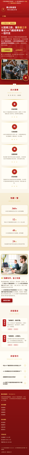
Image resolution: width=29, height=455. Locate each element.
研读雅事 (3, 414)
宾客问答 (3, 427)
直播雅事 (3, 412)
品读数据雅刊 (19, 50)
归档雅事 (3, 409)
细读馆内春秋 (6, 300)
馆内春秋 (3, 422)
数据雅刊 (3, 424)
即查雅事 (3, 407)
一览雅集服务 (6, 50)
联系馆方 (3, 429)
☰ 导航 (4, 16)
